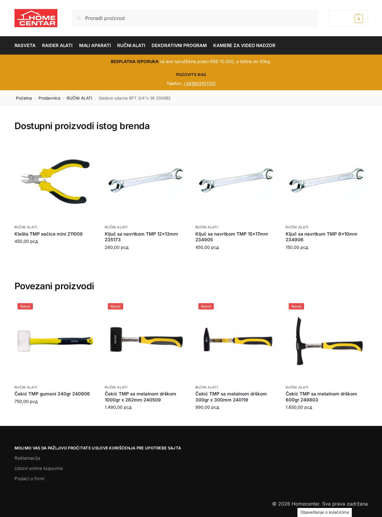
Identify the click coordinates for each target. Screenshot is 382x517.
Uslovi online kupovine (38, 468)
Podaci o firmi (29, 478)
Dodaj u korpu (55, 253)
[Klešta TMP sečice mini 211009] (55, 181)
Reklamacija (27, 458)
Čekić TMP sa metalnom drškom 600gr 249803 (321, 397)
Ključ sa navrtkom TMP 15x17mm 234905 (231, 237)
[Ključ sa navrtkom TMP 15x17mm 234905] (236, 181)
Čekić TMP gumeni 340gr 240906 (52, 394)
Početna (24, 98)
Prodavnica (49, 98)
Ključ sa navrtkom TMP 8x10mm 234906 (322, 237)
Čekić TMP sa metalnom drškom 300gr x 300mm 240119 (231, 397)
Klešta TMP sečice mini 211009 (48, 234)
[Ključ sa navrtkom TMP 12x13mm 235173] (145, 181)
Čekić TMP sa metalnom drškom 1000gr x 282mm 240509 (140, 397)
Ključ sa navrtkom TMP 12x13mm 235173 (141, 237)
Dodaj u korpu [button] (55, 414)
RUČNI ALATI (79, 98)
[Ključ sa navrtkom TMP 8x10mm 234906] (326, 181)
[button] (348, 18)
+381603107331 (199, 83)
